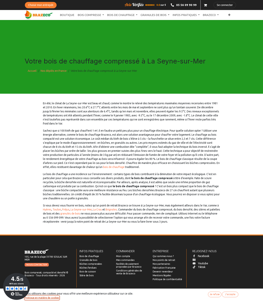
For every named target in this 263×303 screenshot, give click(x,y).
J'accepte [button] (230, 294)
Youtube (203, 263)
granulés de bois (70, 213)
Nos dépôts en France (54, 70)
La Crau (97, 209)
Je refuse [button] (215, 294)
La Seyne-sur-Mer (81, 209)
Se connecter (225, 5)
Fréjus (66, 209)
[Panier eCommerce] (205, 5)
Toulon (57, 209)
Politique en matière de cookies (42, 297)
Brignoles (111, 209)
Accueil (32, 70)
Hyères (47, 209)
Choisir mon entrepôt (40, 5)
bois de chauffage (114, 167)
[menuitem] (67, 15)
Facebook (203, 256)
